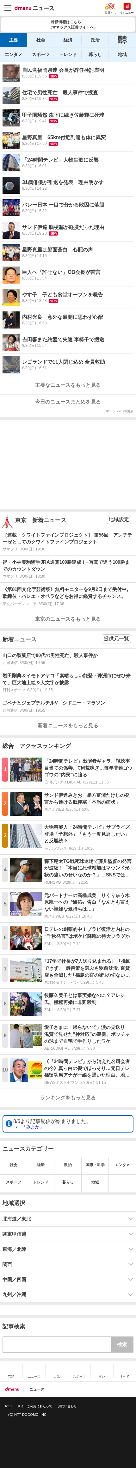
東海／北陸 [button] (14, 1249)
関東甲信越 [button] (14, 1234)
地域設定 (119, 519)
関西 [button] (7, 1264)
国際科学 (122, 40)
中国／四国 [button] (14, 1279)
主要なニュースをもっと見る (68, 385)
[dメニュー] (12, 1389)
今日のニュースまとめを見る (68, 401)
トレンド (68, 54)
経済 (68, 39)
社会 (40, 39)
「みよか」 (33, 1126)
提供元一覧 (116, 638)
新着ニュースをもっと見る (68, 725)
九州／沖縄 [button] (14, 1294)
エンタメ (13, 54)
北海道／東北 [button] (17, 1218)
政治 (95, 39)
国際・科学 (95, 1165)
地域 (122, 54)
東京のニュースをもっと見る (68, 619)
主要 (13, 39)
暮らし (95, 54)
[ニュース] (34, 8)
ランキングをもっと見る (68, 1097)
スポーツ (41, 54)
